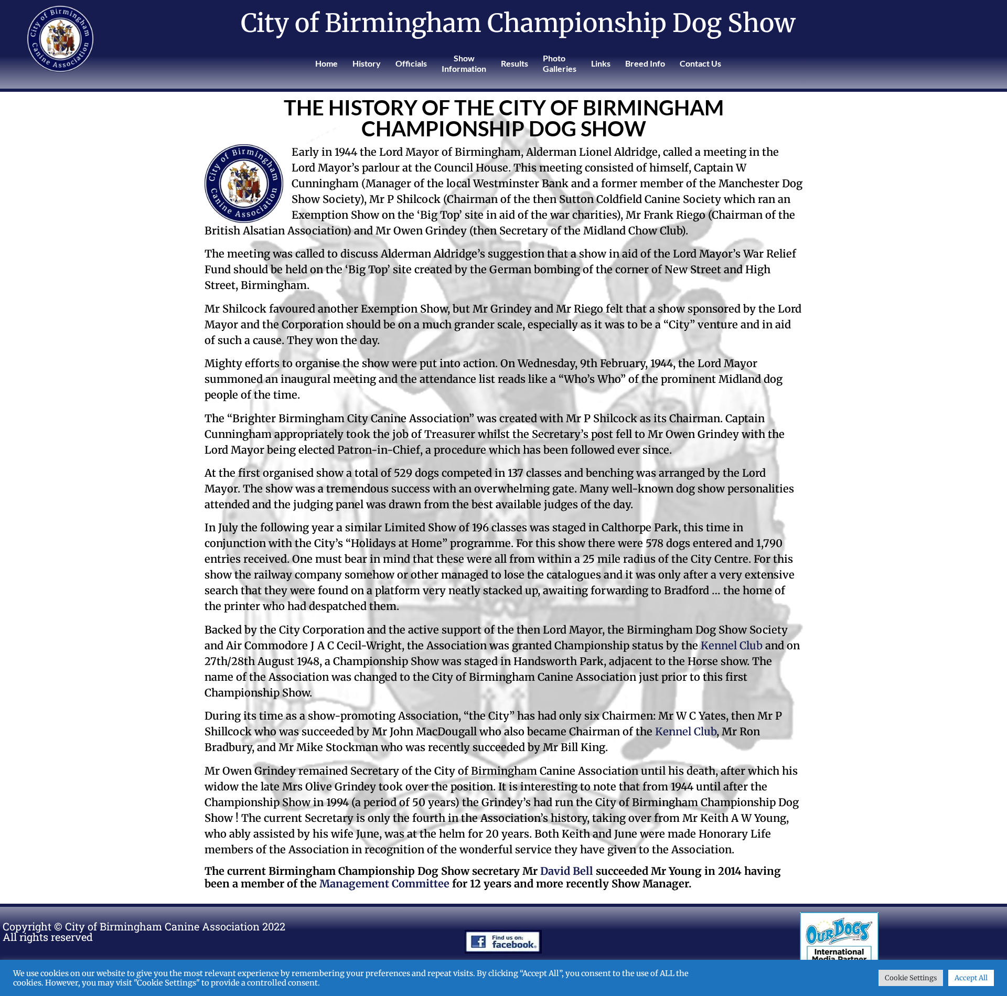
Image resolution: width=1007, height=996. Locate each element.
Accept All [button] (971, 977)
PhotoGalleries (559, 63)
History (366, 63)
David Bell (566, 870)
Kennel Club (732, 645)
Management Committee (384, 883)
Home (326, 63)
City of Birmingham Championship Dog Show (518, 23)
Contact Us (700, 63)
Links (600, 63)
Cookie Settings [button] (911, 977)
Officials (411, 63)
